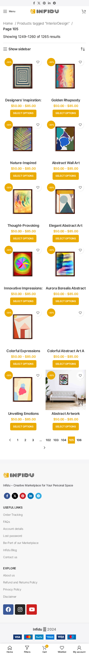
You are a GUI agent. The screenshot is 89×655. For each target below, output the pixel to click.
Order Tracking (13, 514)
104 (63, 440)
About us (9, 575)
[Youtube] (31, 609)
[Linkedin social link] (49, 3)
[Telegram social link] (54, 3)
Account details (13, 528)
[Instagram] (20, 609)
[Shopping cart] (84, 11)
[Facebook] (8, 609)
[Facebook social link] (34, 3)
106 (79, 440)
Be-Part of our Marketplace (20, 543)
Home (8, 23)
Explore (9, 568)
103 (55, 440)
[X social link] (39, 3)
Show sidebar (19, 49)
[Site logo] (44, 11)
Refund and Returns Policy (20, 582)
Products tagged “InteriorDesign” (43, 23)
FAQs (6, 521)
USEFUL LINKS (12, 507)
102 (48, 440)
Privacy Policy (12, 589)
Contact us (10, 557)
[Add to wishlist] (37, 62)
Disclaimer (9, 596)
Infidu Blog (10, 550)
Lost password (12, 535)
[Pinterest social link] (44, 3)
